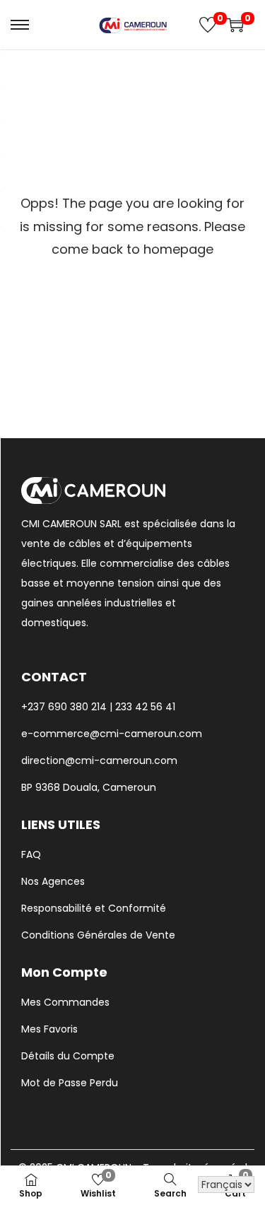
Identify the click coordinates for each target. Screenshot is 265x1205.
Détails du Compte (67, 1056)
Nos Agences (53, 881)
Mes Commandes (65, 1002)
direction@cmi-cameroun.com (99, 760)
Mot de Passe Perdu (69, 1083)
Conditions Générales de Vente (98, 935)
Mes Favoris (49, 1029)
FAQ (31, 854)
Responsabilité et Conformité (93, 908)
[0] (207, 24)
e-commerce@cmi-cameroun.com (111, 734)
